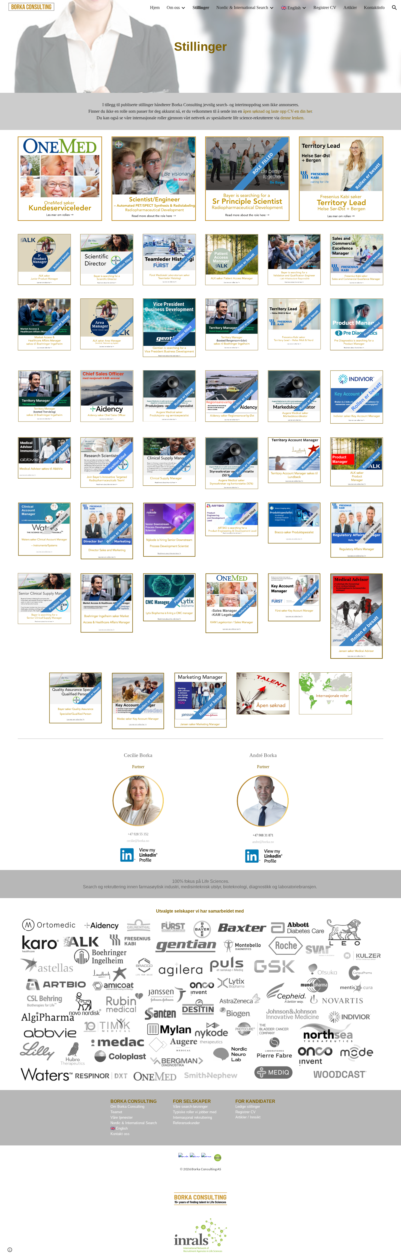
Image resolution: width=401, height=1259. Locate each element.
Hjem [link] (155, 7)
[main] (200, 46)
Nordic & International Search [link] (242, 7)
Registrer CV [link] (324, 7)
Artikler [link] (350, 7)
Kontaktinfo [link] (374, 7)
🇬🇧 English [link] (291, 7)
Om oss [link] (173, 7)
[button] (394, 7)
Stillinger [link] (201, 7)
